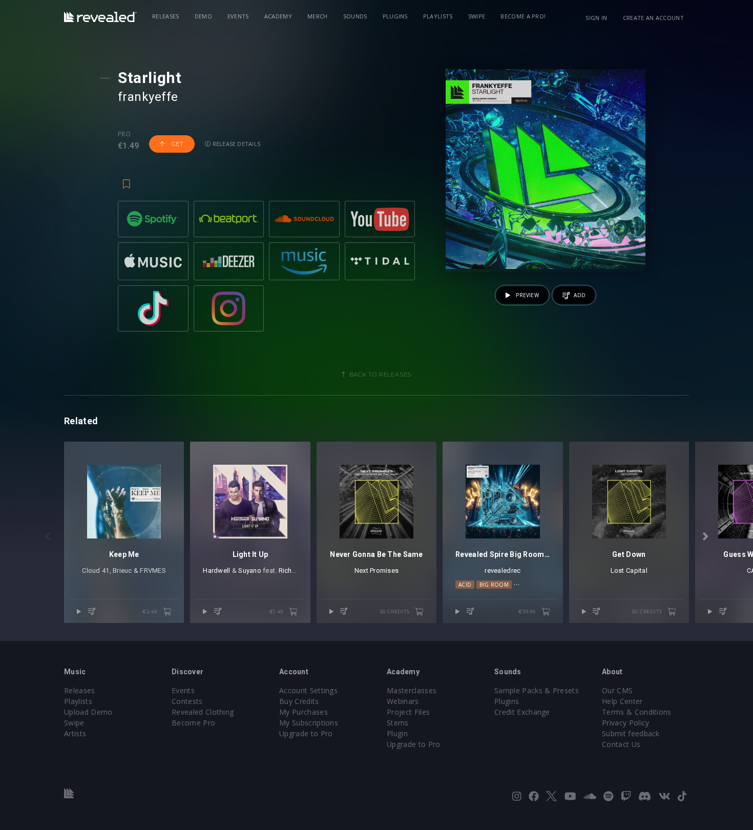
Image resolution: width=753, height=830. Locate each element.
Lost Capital (629, 570)
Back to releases (380, 374)
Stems (398, 723)
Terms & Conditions (637, 712)
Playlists (438, 16)
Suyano (249, 570)
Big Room (494, 584)
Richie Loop (297, 570)
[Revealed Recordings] (100, 17)
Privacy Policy (625, 723)
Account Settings (308, 690)
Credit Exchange (522, 712)
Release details (236, 144)
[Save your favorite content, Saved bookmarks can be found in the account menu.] (126, 179)
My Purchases (303, 712)
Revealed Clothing (203, 712)
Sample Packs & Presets (536, 690)
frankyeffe (148, 97)
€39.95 (527, 611)
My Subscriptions (308, 723)
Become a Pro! (523, 16)
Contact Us (621, 744)
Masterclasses (411, 690)
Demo (203, 16)
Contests (187, 701)
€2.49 (150, 611)
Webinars (403, 701)
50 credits (395, 611)
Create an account (653, 18)
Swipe (477, 16)
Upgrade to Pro (305, 733)
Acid (464, 584)
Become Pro (193, 723)
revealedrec (502, 570)
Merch (317, 16)
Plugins (395, 16)
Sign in (596, 18)
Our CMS (617, 690)
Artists (75, 733)
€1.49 (277, 611)
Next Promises (376, 570)
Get (177, 144)
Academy (278, 16)
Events (238, 16)
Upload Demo (88, 712)
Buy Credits (299, 701)
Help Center (622, 701)
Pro (124, 134)
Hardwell (216, 570)
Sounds (355, 16)
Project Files (408, 712)
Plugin (397, 733)
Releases (165, 16)
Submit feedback (631, 733)
